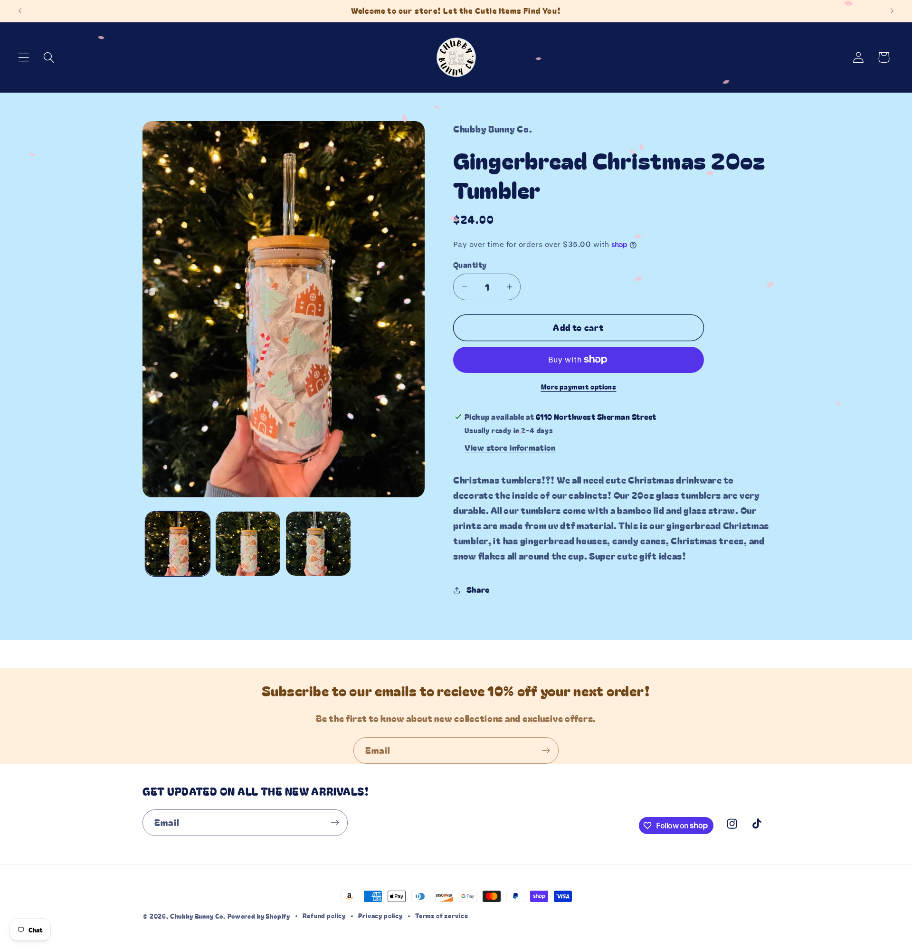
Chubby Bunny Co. (198, 916)
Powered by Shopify (259, 916)
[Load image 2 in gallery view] (248, 544)
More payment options (579, 386)
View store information (510, 447)
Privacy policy (380, 915)
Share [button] (478, 589)
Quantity (470, 264)
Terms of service (441, 915)
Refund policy (324, 915)
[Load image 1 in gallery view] (177, 544)
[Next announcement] (892, 11)
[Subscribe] (545, 750)
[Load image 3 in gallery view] (318, 544)
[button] (24, 57)
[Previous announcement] (20, 11)
